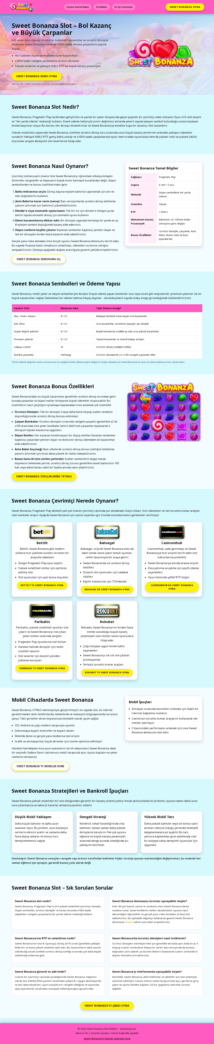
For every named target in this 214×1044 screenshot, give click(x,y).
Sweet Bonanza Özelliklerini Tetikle (44, 476)
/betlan (129, 922)
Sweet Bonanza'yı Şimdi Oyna (107, 1005)
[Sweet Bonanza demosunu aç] (162, 55)
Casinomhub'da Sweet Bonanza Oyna (172, 587)
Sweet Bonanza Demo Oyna (36, 76)
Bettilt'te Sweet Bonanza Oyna (42, 585)
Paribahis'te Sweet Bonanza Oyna (42, 668)
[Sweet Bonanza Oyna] (163, 412)
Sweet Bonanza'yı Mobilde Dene (40, 766)
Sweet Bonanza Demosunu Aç (39, 259)
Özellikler (101, 7)
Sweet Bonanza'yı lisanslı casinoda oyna (107, 1038)
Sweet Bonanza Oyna (185, 7)
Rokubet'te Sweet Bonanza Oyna (107, 672)
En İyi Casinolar (124, 7)
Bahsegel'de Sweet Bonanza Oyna (107, 589)
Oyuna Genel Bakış (77, 7)
